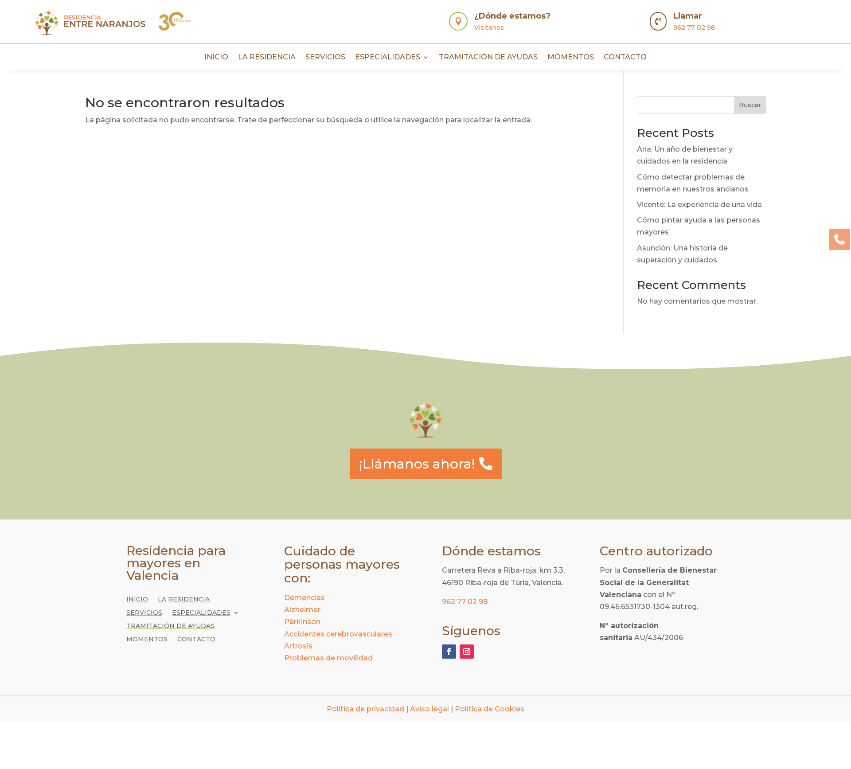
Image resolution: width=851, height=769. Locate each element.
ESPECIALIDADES (387, 57)
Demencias (304, 597)
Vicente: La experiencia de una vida (699, 204)
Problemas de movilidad (328, 658)
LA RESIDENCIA (267, 57)
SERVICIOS (325, 57)
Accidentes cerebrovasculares (338, 634)
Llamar (687, 16)
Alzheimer (302, 609)
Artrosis (298, 646)
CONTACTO (625, 57)
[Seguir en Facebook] (449, 651)
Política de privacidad (365, 709)
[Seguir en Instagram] (467, 651)
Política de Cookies (489, 709)
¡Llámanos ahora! (417, 464)
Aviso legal (429, 709)
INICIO (216, 57)
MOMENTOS (570, 57)
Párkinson (302, 621)
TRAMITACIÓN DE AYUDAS (488, 57)
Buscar (750, 105)
